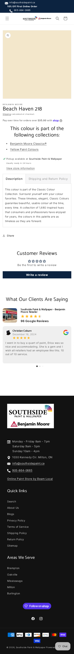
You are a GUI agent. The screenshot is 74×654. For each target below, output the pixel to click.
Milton (11, 587)
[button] (7, 18)
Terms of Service (18, 526)
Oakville (12, 574)
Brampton (13, 568)
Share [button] (10, 235)
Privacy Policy (16, 520)
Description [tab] (14, 179)
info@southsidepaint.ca (22, 2)
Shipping (7, 114)
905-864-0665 (22, 10)
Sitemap (12, 545)
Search (11, 501)
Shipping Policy (17, 533)
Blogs (10, 514)
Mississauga (15, 580)
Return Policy (15, 539)
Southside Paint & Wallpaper (31, 647)
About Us (13, 507)
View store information (20, 168)
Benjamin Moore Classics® (28, 143)
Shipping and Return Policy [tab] (48, 179)
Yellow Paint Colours (24, 149)
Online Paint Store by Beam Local (30, 478)
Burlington (13, 593)
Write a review (37, 275)
